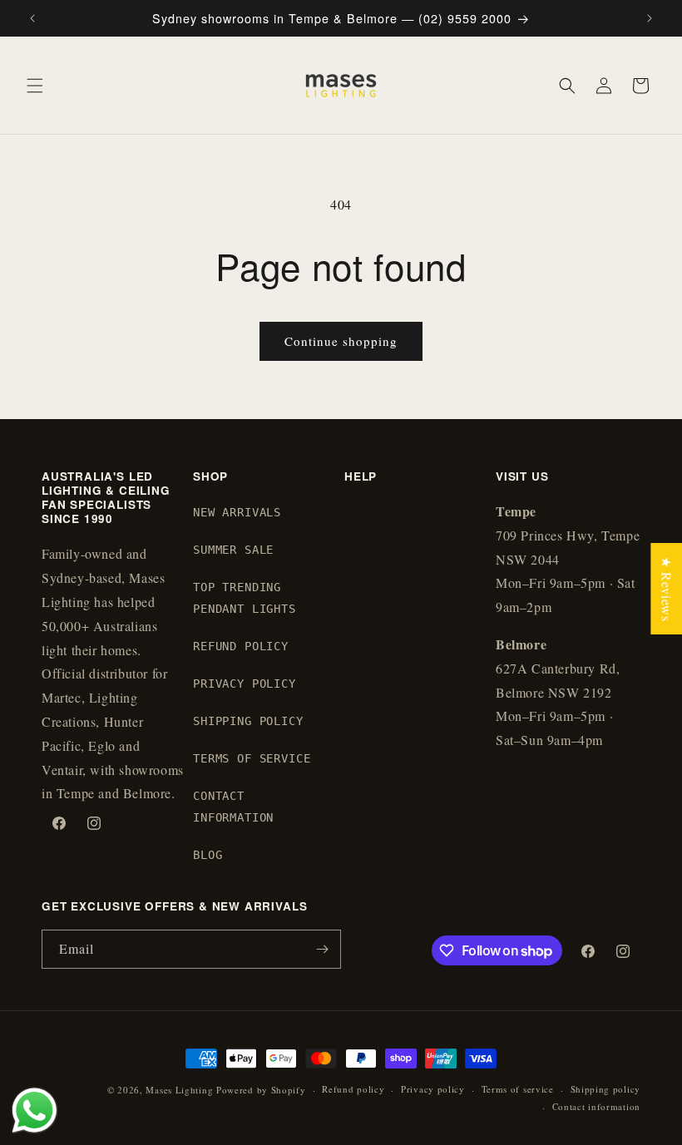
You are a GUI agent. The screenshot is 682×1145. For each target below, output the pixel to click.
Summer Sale (233, 549)
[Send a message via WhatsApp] (34, 1110)
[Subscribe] (322, 949)
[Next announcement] (649, 18)
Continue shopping (341, 341)
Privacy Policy (244, 683)
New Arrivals (237, 512)
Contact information (596, 1106)
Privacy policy (433, 1089)
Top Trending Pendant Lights (244, 597)
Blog (207, 854)
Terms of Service (251, 758)
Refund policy (353, 1089)
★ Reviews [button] (666, 587)
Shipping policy (606, 1089)
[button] (35, 85)
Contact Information (233, 806)
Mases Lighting (179, 1089)
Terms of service (518, 1089)
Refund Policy (241, 646)
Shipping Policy (248, 721)
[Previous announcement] (32, 18)
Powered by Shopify (261, 1089)
